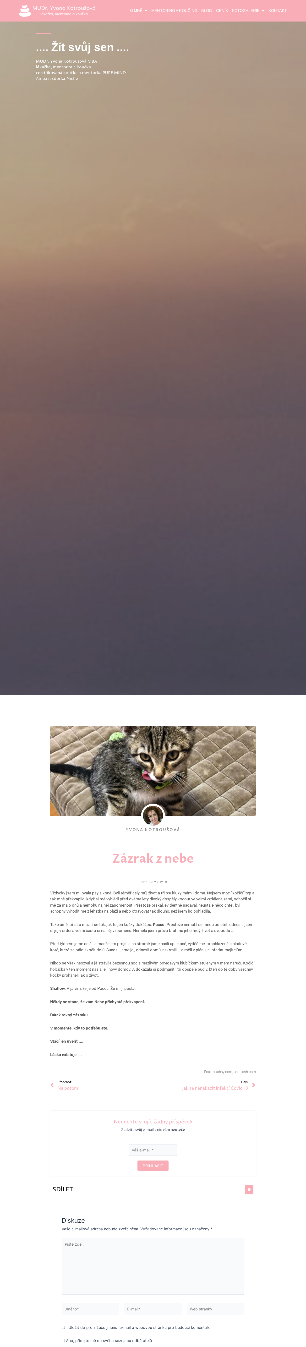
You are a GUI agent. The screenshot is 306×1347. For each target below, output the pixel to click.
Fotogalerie (246, 11)
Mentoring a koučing (174, 11)
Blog (206, 11)
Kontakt (277, 11)
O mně (136, 11)
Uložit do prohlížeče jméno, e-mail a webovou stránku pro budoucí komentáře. (139, 1327)
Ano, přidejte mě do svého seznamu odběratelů (108, 1340)
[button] (249, 1189)
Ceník (222, 11)
